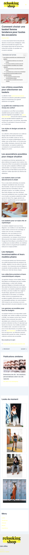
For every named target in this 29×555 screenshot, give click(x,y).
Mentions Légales (4, 551)
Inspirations (5, 528)
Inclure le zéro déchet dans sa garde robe (14, 343)
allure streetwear (11, 330)
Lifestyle (4, 523)
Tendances (5, 520)
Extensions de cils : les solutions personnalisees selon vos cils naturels (14, 377)
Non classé (6, 381)
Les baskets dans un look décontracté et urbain (14, 69)
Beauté (3, 525)
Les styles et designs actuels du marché (14, 63)
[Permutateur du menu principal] (25, 4)
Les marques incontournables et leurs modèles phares (13, 74)
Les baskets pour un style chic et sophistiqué (15, 71)
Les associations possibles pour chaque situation (13, 66)
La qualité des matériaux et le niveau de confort (14, 61)
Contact (2, 550)
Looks (3, 518)
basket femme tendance (17, 95)
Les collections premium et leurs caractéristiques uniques (13, 77)
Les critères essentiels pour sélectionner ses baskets (14, 58)
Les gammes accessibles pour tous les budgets (14, 80)
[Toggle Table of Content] (24, 55)
